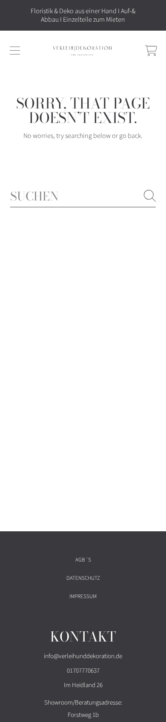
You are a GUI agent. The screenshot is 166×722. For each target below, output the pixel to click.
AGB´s (83, 560)
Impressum (83, 596)
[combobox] (83, 196)
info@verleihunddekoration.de (83, 656)
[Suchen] (150, 195)
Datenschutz (83, 578)
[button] (15, 50)
